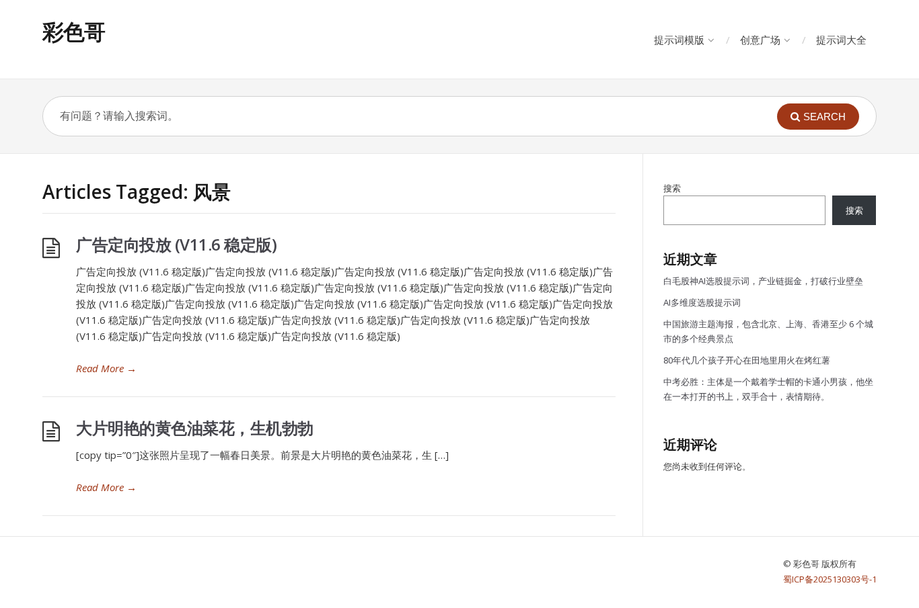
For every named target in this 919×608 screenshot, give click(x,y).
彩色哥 (73, 31)
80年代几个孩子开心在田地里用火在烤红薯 (746, 360)
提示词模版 (679, 39)
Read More (106, 368)
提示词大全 (841, 39)
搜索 (672, 188)
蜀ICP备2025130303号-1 (830, 579)
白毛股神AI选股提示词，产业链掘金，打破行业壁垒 (763, 281)
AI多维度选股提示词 (702, 302)
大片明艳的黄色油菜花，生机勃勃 (195, 428)
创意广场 (760, 39)
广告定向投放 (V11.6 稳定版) (176, 244)
